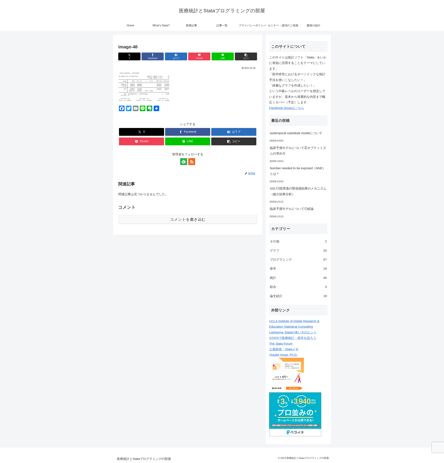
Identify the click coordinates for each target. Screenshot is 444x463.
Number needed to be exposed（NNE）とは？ (298, 170)
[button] (246, 56)
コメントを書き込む (188, 219)
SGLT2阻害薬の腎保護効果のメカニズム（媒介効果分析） (298, 191)
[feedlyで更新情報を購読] (183, 161)
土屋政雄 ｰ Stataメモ (283, 349)
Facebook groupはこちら (286, 108)
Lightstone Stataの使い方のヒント (293, 332)
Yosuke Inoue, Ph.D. (283, 355)
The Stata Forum (281, 343)
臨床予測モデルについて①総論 (292, 209)
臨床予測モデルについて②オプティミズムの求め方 (298, 150)
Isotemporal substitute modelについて (296, 133)
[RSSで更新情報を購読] (191, 161)
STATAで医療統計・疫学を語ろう (292, 338)
